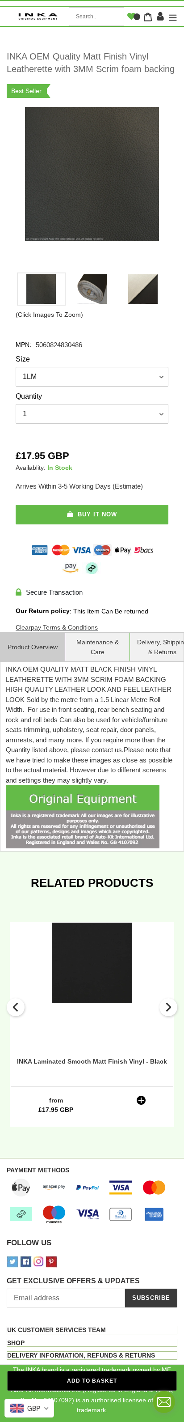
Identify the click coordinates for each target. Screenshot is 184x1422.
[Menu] (171, 17)
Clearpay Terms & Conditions (57, 627)
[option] (41, 291)
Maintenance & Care (97, 647)
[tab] (92, 1330)
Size (23, 359)
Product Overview (33, 647)
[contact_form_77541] (164, 1402)
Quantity (29, 396)
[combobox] (96, 16)
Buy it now (97, 514)
